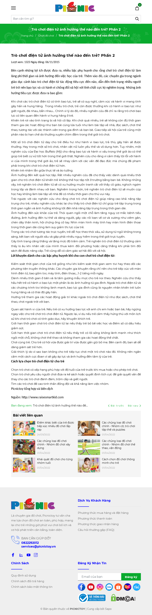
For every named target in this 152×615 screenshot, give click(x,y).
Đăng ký (131, 577)
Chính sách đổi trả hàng (27, 581)
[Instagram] (36, 554)
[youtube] (91, 587)
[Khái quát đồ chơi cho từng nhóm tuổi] (24, 465)
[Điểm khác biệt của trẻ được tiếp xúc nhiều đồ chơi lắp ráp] (24, 429)
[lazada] (128, 587)
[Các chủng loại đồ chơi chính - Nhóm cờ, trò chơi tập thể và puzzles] (89, 429)
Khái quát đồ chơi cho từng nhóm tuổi (55, 461)
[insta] (100, 587)
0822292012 (30, 543)
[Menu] (18, 8)
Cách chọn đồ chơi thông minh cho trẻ (118, 461)
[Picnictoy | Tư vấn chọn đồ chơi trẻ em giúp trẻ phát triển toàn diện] (75, 8)
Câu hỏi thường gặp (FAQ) (96, 530)
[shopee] (119, 587)
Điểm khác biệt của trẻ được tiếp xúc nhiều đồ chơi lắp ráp (55, 426)
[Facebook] (13, 554)
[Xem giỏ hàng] (132, 8)
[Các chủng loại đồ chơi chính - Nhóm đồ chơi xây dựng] (24, 447)
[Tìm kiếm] (137, 18)
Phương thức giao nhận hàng (98, 524)
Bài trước (118, 405)
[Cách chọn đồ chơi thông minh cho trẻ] (89, 465)
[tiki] (137, 587)
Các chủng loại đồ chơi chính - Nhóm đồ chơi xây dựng (53, 444)
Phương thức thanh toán (95, 518)
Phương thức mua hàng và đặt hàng (103, 513)
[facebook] (82, 587)
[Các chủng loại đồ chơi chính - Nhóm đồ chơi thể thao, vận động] (89, 447)
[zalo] (20, 554)
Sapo (108, 609)
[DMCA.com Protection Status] (123, 598)
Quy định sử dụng (23, 575)
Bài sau (133, 405)
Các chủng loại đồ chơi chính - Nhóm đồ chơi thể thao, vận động (118, 444)
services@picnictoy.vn (38, 546)
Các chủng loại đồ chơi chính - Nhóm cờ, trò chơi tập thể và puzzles (118, 426)
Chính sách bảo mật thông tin (31, 586)
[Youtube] (28, 554)
